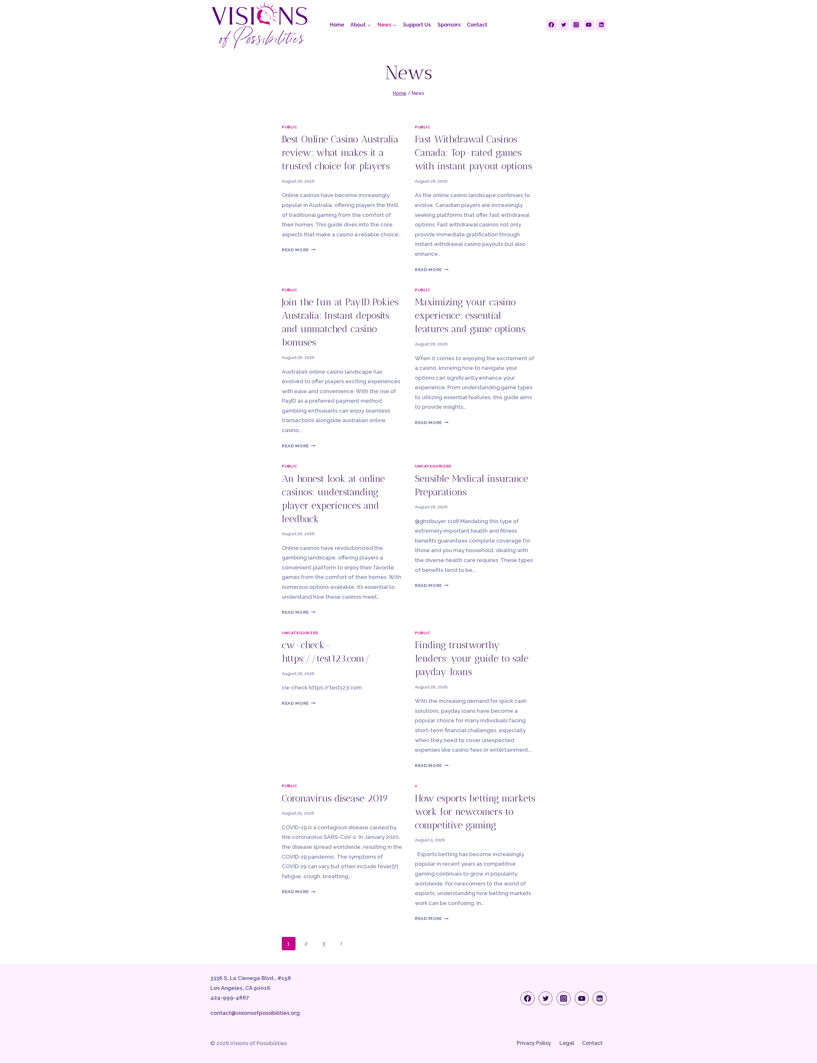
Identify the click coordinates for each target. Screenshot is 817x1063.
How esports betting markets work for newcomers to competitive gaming (475, 812)
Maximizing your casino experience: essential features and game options (470, 315)
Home (337, 25)
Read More (299, 249)
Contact (477, 25)
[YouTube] (588, 24)
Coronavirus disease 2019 (335, 798)
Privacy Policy (534, 1043)
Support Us (417, 25)
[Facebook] (551, 24)
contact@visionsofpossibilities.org (255, 1013)
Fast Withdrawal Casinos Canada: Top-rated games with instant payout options (473, 152)
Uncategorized (433, 466)
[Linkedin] (601, 24)
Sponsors (449, 25)
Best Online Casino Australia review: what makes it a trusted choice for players (340, 152)
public (289, 127)
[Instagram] (576, 24)
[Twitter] (563, 24)
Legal (566, 1043)
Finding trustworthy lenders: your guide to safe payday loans (471, 658)
